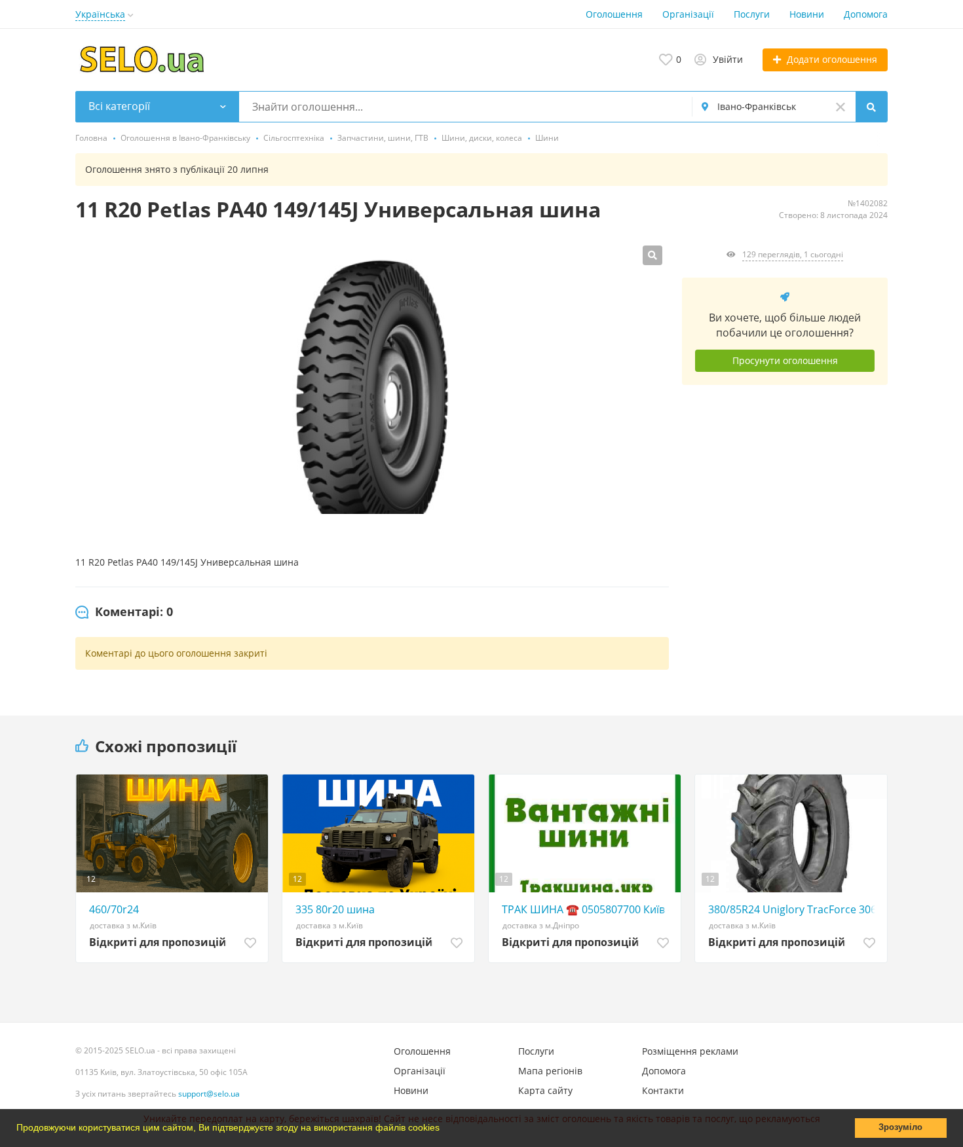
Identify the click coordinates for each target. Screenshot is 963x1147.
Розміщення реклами (690, 1051)
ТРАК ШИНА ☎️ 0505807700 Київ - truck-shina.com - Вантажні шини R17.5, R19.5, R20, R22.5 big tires (588, 909)
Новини (806, 14)
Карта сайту (545, 1090)
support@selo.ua (209, 1093)
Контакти (663, 1090)
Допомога (866, 14)
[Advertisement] (784, 516)
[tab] (124, 612)
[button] (444, 1129)
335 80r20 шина (335, 909)
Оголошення (614, 14)
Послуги (752, 14)
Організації (688, 14)
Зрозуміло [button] (900, 1127)
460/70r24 (114, 909)
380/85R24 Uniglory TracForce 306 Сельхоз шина (794, 909)
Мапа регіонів (550, 1071)
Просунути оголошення (785, 360)
